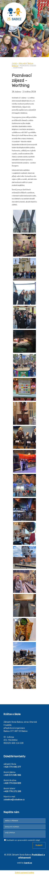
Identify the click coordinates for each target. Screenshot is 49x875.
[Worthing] (24, 221)
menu (43, 2)
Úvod (14, 63)
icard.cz (28, 862)
